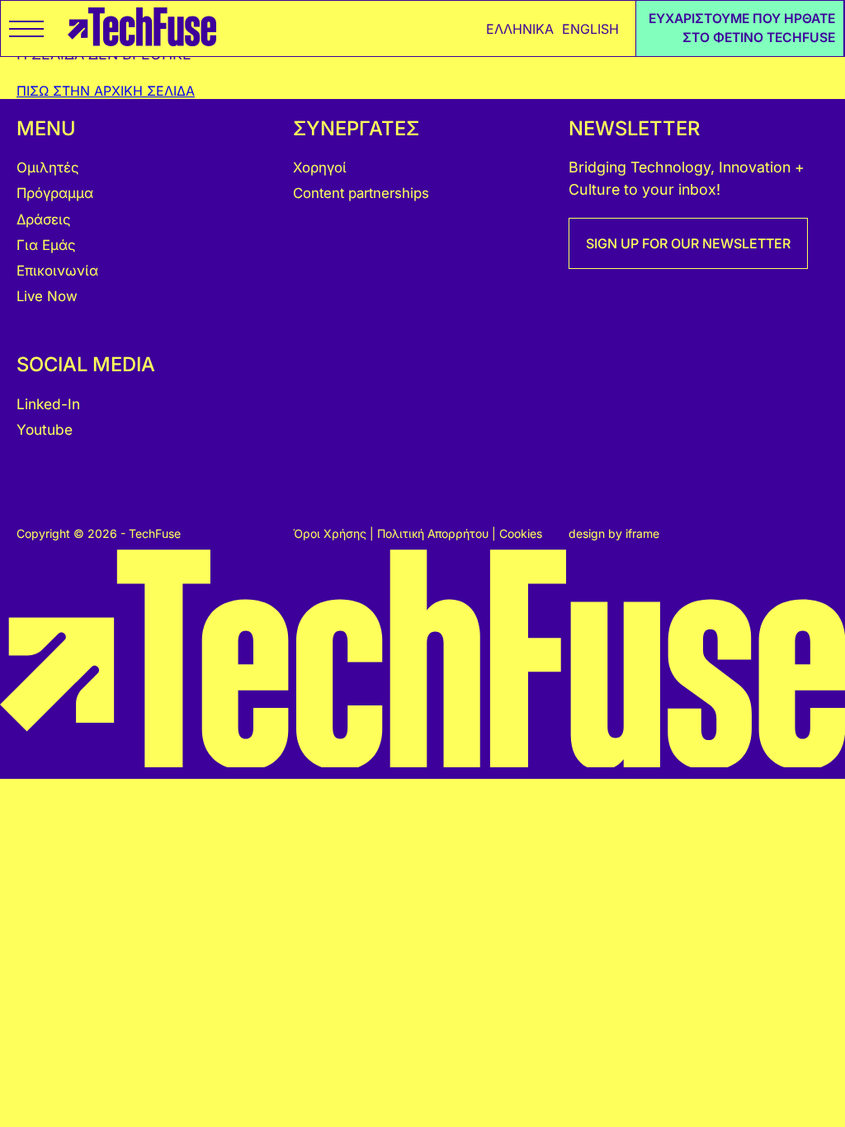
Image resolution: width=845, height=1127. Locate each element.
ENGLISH (590, 29)
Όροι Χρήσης (331, 533)
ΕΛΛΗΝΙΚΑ (520, 29)
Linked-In (48, 404)
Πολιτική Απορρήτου (434, 533)
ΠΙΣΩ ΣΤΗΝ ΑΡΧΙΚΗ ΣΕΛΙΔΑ (106, 91)
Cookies (520, 533)
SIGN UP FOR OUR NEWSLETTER (688, 243)
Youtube (45, 429)
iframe (642, 533)
